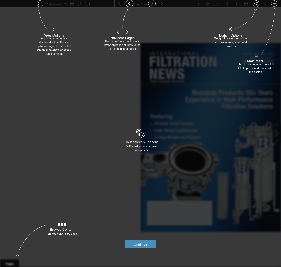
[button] (140, 244)
